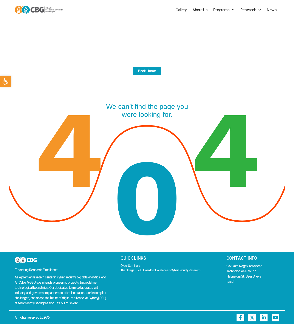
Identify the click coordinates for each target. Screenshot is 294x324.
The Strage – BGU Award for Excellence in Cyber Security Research (160, 270)
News (272, 10)
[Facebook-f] (240, 317)
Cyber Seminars (130, 265)
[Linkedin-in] (264, 317)
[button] (5, 81)
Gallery (181, 10)
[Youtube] (275, 317)
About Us (200, 10)
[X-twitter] (252, 317)
